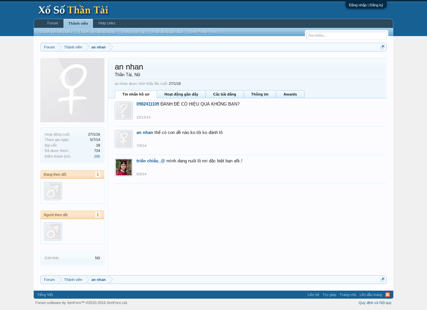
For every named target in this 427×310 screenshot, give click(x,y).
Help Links (106, 23)
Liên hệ (313, 295)
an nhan (144, 132)
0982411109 (147, 104)
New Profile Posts (203, 32)
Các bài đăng (224, 94)
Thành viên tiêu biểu (56, 32)
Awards (290, 94)
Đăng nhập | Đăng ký (366, 5)
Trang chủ (348, 295)
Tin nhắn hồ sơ (135, 94)
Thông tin (260, 94)
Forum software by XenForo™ (81, 303)
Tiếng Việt (45, 295)
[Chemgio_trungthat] (53, 191)
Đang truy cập (133, 32)
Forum (52, 23)
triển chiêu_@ (150, 160)
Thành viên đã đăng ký (97, 32)
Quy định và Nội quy (375, 303)
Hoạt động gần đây (181, 94)
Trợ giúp (329, 295)
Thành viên (78, 23)
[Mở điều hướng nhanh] (382, 47)
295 (97, 156)
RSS (387, 294)
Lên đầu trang (371, 295)
